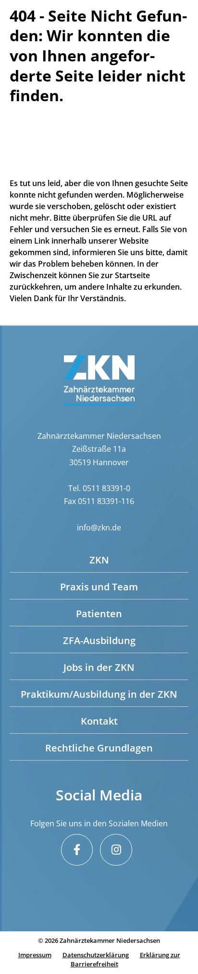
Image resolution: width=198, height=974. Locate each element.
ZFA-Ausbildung (99, 640)
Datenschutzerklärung (95, 955)
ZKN (99, 559)
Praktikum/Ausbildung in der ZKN (99, 694)
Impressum (34, 955)
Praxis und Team (99, 586)
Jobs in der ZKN (99, 667)
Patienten (99, 613)
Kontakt (99, 721)
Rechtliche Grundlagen (99, 747)
